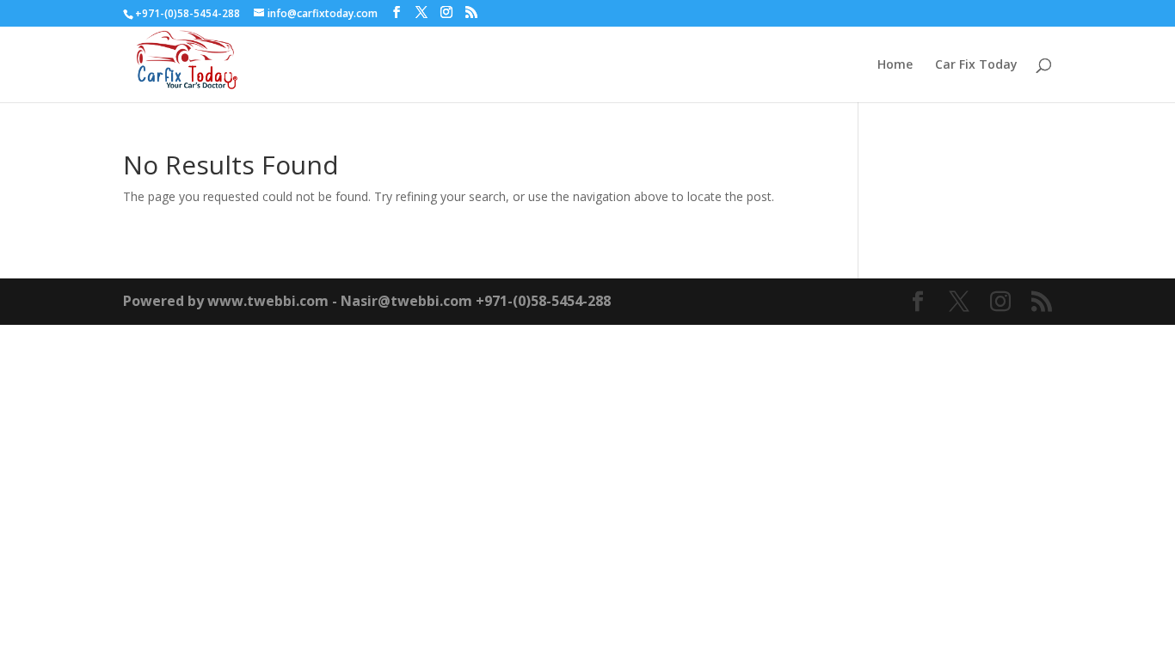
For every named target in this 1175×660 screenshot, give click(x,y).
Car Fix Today (976, 65)
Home (895, 65)
